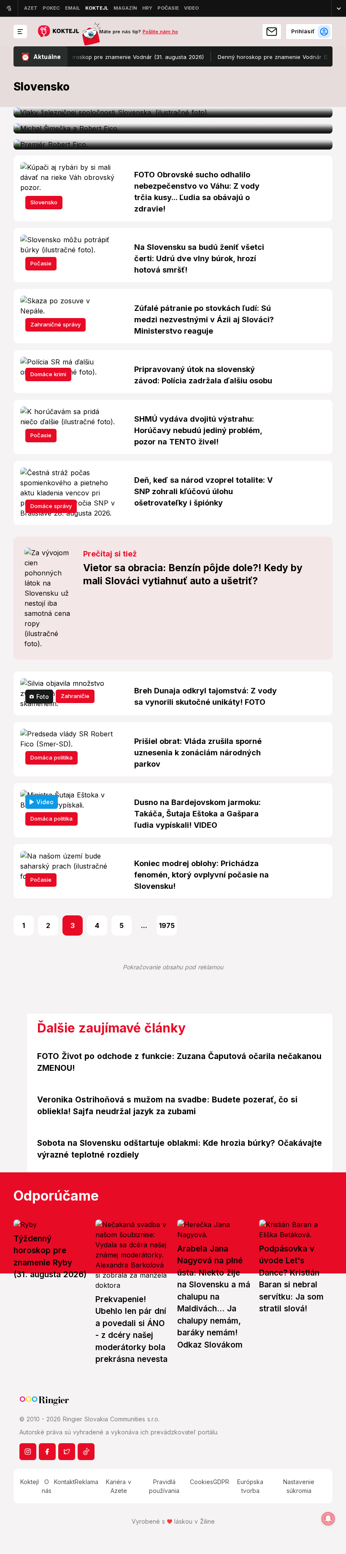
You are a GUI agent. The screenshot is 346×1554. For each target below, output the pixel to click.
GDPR (221, 1481)
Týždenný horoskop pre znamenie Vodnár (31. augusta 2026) (107, 56)
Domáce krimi (48, 374)
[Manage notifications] (328, 1518)
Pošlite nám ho (160, 32)
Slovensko (43, 202)
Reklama (86, 1481)
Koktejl (29, 1481)
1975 (167, 925)
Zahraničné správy (55, 324)
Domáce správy (51, 506)
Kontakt (64, 1481)
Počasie (40, 263)
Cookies (201, 1481)
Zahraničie (75, 696)
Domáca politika (51, 757)
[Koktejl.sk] (58, 31)
